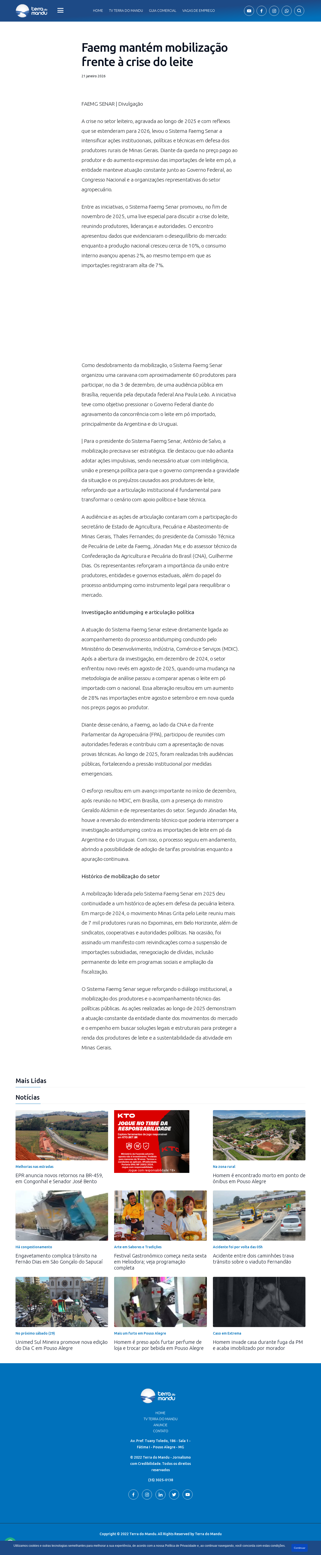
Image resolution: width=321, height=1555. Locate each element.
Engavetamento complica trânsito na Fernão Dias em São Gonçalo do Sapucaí (59, 1259)
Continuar (299, 1547)
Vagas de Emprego (198, 11)
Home (98, 11)
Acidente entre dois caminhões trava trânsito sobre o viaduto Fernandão (253, 1259)
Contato (160, 1431)
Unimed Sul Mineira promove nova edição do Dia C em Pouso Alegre (62, 1345)
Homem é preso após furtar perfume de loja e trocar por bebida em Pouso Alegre (159, 1345)
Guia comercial (162, 11)
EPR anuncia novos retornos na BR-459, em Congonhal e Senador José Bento (59, 1178)
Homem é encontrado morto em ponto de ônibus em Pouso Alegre (259, 1178)
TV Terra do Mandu (161, 1419)
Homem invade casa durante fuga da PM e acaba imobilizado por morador (258, 1345)
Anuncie (160, 1425)
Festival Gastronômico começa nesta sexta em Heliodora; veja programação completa (160, 1262)
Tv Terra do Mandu (126, 11)
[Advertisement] (160, 317)
